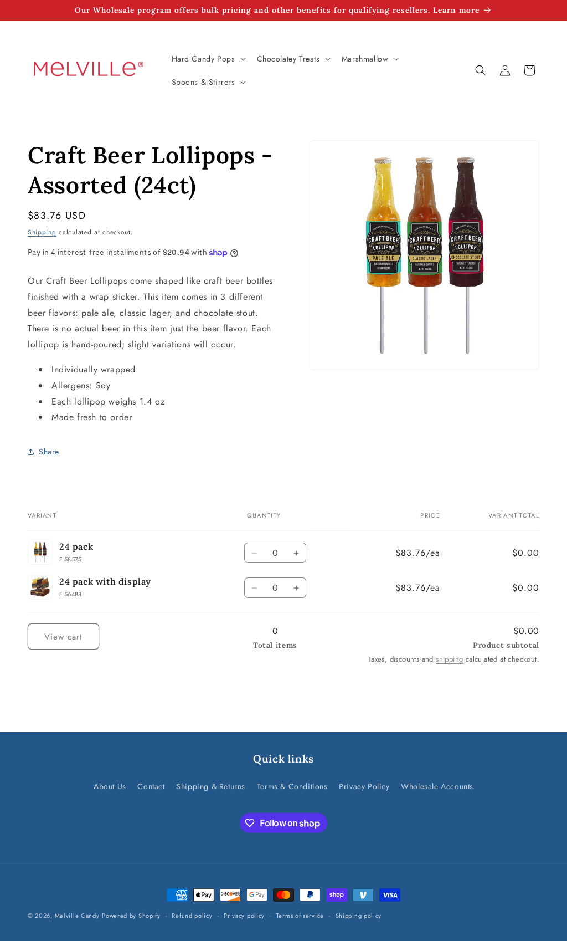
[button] (207, 58)
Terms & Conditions (292, 786)
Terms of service (300, 915)
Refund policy (192, 915)
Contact (150, 786)
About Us (110, 786)
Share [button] (49, 451)
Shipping (42, 232)
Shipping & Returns (210, 786)
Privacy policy (244, 915)
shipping (449, 659)
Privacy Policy (364, 786)
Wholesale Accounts (437, 786)
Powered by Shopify (131, 915)
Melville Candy (77, 915)
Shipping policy (359, 915)
